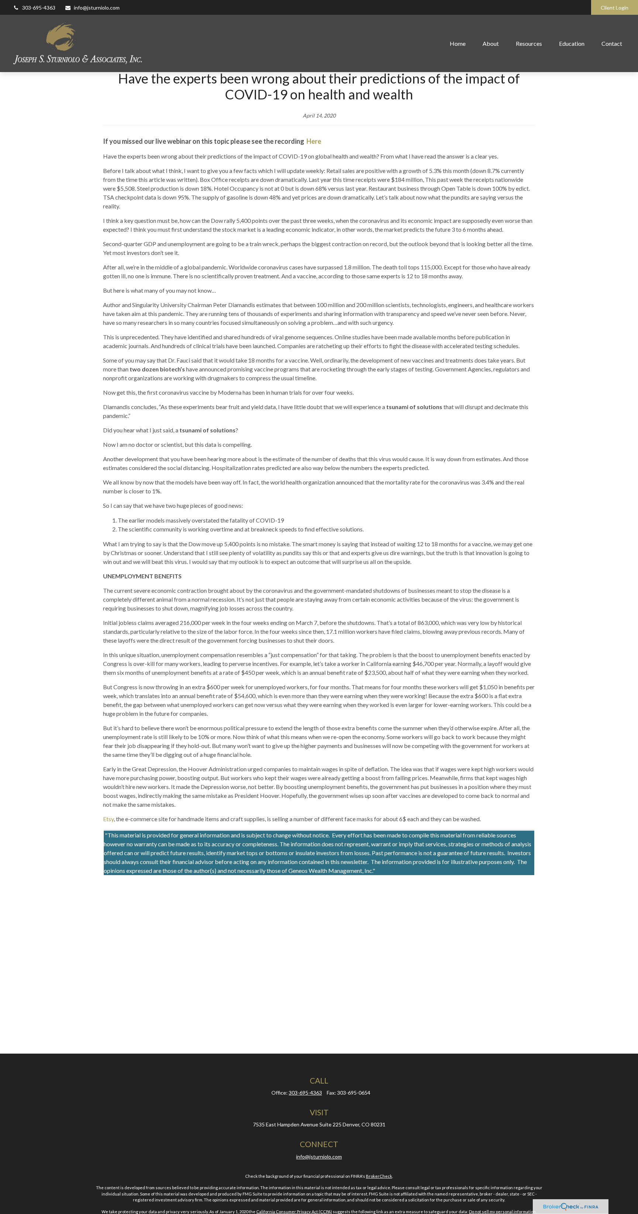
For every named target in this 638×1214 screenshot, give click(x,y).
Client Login (614, 7)
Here (313, 141)
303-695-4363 (38, 7)
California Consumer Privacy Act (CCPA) (294, 1211)
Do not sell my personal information (502, 1211)
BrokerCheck (379, 1176)
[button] (458, 43)
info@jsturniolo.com (97, 7)
